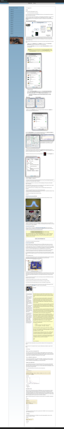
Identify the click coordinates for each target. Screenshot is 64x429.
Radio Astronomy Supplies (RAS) (40, 227)
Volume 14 (12, 9)
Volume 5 (11, 26)
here (38, 14)
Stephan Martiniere (15, 36)
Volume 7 (11, 22)
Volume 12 (12, 13)
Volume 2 (11, 31)
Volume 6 (11, 24)
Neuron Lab (30, 3)
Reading (34, 3)
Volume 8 (11, 20)
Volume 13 (12, 11)
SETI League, (34, 285)
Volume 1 (11, 33)
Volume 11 (12, 15)
